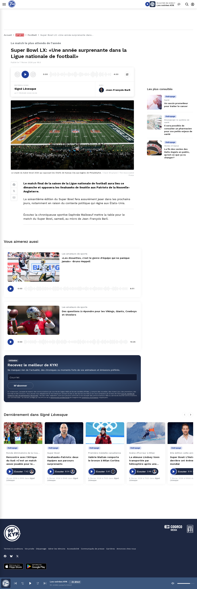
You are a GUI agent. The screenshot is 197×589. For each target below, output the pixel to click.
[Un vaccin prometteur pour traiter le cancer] (154, 102)
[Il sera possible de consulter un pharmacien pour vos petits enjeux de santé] (154, 122)
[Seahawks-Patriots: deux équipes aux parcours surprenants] (64, 433)
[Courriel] (14, 197)
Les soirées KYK (165, 5)
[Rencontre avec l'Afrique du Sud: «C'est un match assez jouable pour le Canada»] (23, 433)
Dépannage (41, 549)
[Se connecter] (193, 4)
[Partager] (127, 74)
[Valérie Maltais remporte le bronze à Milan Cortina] (105, 433)
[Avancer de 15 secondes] (33, 74)
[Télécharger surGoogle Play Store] (36, 566)
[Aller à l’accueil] (12, 6)
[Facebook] (14, 184)
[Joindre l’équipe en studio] (179, 4)
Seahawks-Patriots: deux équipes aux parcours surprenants (62, 460)
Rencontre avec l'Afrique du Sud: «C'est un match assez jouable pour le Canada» (21, 461)
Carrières (110, 549)
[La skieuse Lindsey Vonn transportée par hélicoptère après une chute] (146, 433)
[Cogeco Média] (173, 530)
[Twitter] (14, 191)
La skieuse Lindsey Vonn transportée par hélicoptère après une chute (144, 461)
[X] (17, 556)
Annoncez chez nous (126, 549)
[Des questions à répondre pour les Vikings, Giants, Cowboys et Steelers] (33, 320)
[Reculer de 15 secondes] (17, 74)
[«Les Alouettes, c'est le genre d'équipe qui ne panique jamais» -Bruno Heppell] (33, 266)
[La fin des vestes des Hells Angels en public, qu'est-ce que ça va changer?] (154, 148)
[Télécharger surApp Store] (13, 566)
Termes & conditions (13, 549)
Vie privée (29, 549)
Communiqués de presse (92, 549)
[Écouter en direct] (147, 4)
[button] (15, 583)
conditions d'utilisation (90, 397)
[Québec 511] (190, 531)
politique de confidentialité (59, 397)
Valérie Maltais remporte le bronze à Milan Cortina (103, 459)
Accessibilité (73, 549)
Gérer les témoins (56, 549)
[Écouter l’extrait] (25, 74)
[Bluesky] (11, 556)
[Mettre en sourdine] (173, 583)
